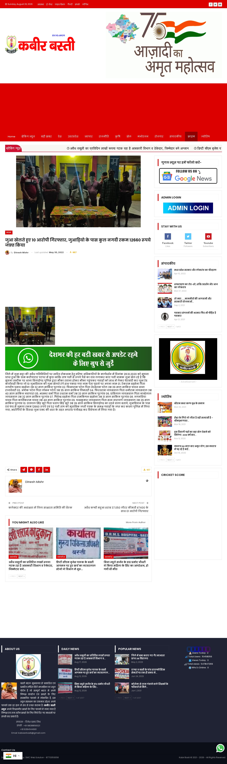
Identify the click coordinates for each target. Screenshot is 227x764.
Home (11, 136)
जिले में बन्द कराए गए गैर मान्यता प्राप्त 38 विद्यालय (148, 657)
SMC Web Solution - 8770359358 (42, 757)
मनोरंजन (142, 136)
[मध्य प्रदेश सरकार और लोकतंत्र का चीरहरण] (165, 274)
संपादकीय (175, 136)
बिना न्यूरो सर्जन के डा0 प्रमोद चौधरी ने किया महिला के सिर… (92, 685)
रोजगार (159, 136)
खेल (128, 136)
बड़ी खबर (46, 136)
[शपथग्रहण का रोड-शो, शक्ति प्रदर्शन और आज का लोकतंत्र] (165, 288)
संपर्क (77, 4)
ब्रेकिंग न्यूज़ (28, 136)
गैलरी (69, 4)
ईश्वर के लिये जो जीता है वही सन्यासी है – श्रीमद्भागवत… (193, 419)
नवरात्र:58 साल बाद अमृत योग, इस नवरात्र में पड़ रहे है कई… (195, 448)
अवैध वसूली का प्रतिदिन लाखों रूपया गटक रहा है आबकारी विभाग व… (92, 657)
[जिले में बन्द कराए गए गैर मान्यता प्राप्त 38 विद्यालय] (122, 659)
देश (60, 136)
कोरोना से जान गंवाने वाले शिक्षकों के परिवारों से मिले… (149, 685)
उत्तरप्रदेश (73, 136)
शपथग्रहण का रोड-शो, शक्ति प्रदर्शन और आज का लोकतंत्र (196, 286)
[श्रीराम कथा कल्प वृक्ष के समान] (165, 407)
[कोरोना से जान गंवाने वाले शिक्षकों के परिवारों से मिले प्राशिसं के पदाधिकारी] (122, 688)
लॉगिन (85, 4)
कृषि (117, 136)
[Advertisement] (113, 106)
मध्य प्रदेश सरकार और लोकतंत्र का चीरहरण (195, 270)
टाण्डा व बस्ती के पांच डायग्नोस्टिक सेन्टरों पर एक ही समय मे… (148, 671)
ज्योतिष (205, 136)
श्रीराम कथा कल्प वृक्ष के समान (189, 403)
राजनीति (104, 136)
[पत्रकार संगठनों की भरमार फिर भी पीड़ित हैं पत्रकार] (165, 316)
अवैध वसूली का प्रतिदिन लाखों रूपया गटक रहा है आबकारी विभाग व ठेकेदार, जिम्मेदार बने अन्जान (87, 148)
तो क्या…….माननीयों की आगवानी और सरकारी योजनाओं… (192, 300)
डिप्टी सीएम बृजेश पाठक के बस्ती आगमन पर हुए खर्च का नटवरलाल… (92, 671)
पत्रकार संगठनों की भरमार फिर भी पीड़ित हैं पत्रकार (195, 314)
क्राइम (191, 136)
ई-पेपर (49, 4)
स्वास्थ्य (41, 4)
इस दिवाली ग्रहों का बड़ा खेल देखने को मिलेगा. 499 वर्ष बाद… (192, 433)
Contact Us (8, 750)
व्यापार (89, 136)
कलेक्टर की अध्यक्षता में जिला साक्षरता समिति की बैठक (40, 507)
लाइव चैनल (60, 4)
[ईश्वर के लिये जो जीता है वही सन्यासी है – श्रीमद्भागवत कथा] (165, 421)
